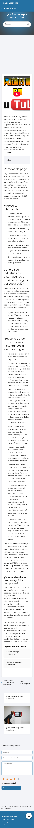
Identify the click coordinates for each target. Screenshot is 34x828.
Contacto (5, 824)
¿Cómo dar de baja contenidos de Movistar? (8, 682)
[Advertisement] (17, 55)
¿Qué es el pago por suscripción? (25, 682)
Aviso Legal (5, 822)
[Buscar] (27, 23)
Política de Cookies (8, 819)
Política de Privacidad (9, 817)
